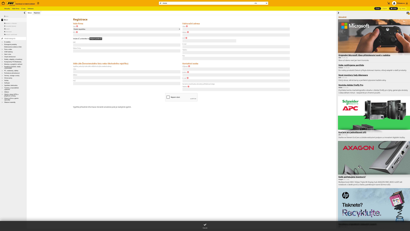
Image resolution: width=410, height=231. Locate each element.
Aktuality (7, 8)
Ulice (183, 26)
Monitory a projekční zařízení (13, 64)
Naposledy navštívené (10, 34)
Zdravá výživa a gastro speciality (11, 99)
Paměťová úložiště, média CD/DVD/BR (12, 67)
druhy (6, 20)
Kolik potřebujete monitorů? (352, 177)
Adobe (340, 87)
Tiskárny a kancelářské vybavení (11, 88)
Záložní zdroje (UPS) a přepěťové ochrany (11, 95)
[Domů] (3, 6)
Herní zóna (7, 54)
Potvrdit (205, 228)
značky (6, 16)
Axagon (340, 179)
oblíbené (7, 29)
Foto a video (8, 49)
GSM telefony (8, 52)
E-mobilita (7, 42)
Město (184, 32)
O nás (23, 8)
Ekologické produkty (10, 44)
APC (339, 135)
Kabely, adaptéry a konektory (13, 59)
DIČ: (74, 42)
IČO (74, 32)
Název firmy (77, 48)
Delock (340, 67)
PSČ (183, 38)
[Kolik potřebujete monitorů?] (374, 168)
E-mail (184, 44)
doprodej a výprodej (10, 23)
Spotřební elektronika (10, 85)
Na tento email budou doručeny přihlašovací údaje (198, 84)
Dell (339, 77)
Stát (74, 26)
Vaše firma (15, 8)
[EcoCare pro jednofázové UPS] (374, 123)
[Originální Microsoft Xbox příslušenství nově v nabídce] (374, 46)
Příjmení (185, 66)
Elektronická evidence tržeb (12, 47)
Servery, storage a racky (11, 75)
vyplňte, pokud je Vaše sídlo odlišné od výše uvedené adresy (92, 66)
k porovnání (8, 32)
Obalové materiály (9, 102)
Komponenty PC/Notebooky (12, 62)
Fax (183, 56)
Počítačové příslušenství (12, 73)
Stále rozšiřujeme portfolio (351, 65)
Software (31, 8)
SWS (339, 57)
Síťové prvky (8, 78)
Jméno (184, 72)
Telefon (184, 50)
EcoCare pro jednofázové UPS (352, 132)
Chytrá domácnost (10, 57)
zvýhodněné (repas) (10, 26)
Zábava (6, 92)
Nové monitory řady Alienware (353, 75)
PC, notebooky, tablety (11, 70)
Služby (6, 80)
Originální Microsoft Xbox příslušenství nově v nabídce (364, 55)
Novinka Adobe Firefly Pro (350, 85)
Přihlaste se (401, 3)
